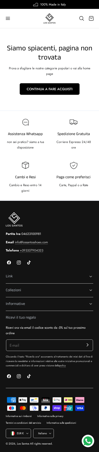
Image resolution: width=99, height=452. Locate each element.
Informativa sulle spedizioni (61, 423)
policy (62, 365)
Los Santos (23, 444)
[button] (8, 18)
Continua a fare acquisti (50, 89)
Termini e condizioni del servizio (23, 423)
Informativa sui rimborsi (19, 416)
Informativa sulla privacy (50, 416)
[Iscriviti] (87, 345)
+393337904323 (31, 250)
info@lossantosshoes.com (31, 242)
